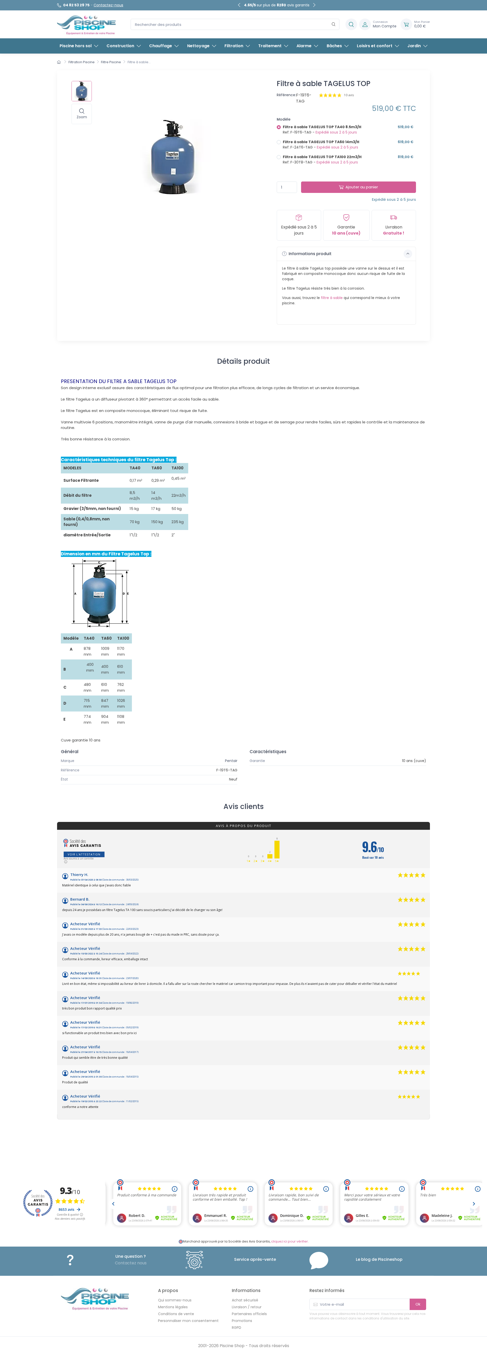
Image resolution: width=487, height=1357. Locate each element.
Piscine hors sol (76, 46)
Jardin (414, 46)
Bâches (334, 46)
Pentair (231, 760)
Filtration (233, 46)
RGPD (236, 1327)
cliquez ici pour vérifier (289, 1241)
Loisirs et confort (374, 46)
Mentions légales (173, 1307)
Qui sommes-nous (175, 1300)
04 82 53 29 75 (76, 5)
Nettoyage (198, 46)
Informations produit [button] (310, 254)
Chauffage (160, 46)
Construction (120, 46)
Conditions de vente (176, 1313)
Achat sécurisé (245, 1300)
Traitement (270, 46)
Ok (417, 1304)
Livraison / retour (247, 1307)
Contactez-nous (108, 5)
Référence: (286, 94)
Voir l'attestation (84, 854)
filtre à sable (332, 297)
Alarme (304, 46)
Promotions (242, 1320)
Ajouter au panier (361, 187)
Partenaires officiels (249, 1313)
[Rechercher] (333, 24)
